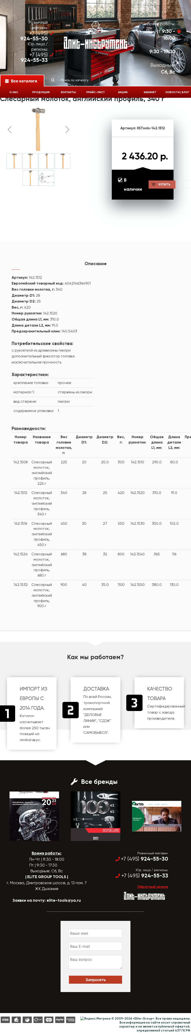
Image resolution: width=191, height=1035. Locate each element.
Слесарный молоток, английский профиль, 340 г (41, 503)
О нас (13, 92)
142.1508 (21, 462)
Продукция (41, 92)
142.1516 (20, 523)
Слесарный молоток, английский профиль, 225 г (41, 473)
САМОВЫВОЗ (95, 732)
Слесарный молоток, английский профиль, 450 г (41, 534)
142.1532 (21, 584)
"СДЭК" (104, 720)
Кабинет (150, 92)
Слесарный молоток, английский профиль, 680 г (41, 564)
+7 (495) (34, 36)
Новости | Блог (177, 92)
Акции (122, 92)
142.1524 (21, 554)
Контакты (68, 92)
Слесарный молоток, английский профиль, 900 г (41, 595)
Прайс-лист (95, 92)
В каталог (30, 837)
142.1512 (20, 492)
